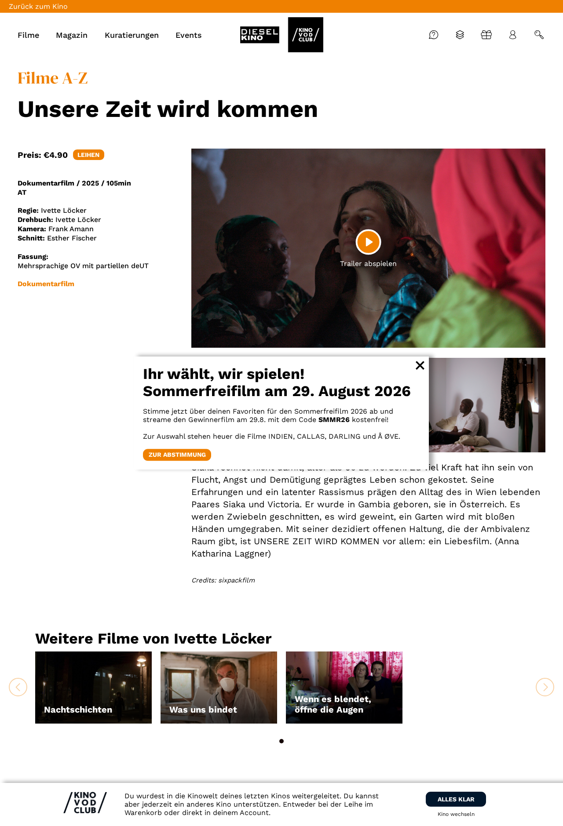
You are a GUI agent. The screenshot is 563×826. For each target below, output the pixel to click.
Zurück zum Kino (38, 6)
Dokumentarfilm (46, 284)
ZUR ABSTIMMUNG (177, 454)
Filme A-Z (53, 77)
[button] (281, 741)
